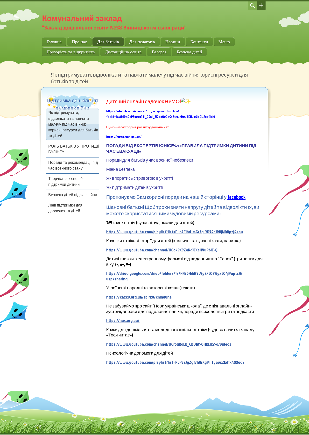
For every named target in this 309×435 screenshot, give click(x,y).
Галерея (159, 52)
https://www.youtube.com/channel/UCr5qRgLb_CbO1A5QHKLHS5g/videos (168, 344)
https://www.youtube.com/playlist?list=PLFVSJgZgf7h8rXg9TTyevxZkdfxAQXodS (175, 362)
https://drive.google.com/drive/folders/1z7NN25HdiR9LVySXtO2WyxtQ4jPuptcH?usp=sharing (174, 276)
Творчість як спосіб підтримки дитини (65, 181)
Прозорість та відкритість (71, 52)
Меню (224, 41)
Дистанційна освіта (123, 52)
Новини (172, 41)
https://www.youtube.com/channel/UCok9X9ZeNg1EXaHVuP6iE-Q (162, 250)
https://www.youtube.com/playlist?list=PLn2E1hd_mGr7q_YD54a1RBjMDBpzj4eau (174, 232)
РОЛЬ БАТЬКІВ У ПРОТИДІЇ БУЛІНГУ (73, 149)
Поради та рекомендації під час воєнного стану (73, 165)
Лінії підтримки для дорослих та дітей (65, 208)
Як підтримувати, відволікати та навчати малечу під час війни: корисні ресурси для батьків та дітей (73, 124)
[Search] (252, 5)
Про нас (79, 41)
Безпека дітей (189, 52)
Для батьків (108, 41)
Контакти (199, 41)
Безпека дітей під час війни (72, 195)
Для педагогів (142, 41)
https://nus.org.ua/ (123, 320)
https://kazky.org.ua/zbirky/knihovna (139, 297)
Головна (54, 41)
